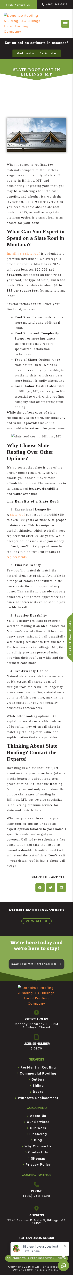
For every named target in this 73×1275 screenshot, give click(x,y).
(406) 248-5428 (36, 1196)
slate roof (17, 514)
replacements (17, 557)
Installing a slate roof (24, 253)
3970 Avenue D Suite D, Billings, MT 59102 (36, 1221)
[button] (65, 24)
